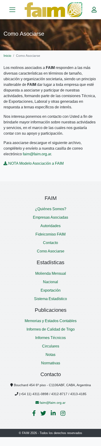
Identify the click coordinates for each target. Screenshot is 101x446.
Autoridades (50, 226)
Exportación (51, 290)
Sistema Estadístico (50, 299)
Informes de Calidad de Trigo (51, 329)
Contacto (50, 243)
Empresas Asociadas (50, 217)
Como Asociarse (50, 251)
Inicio (7, 55)
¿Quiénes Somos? (50, 209)
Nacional (50, 282)
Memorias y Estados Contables (51, 321)
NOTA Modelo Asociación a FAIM (36, 163)
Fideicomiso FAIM (50, 234)
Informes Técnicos (50, 338)
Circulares (50, 346)
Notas (50, 355)
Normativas (50, 363)
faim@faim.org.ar (37, 154)
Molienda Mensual (50, 273)
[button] (12, 9)
